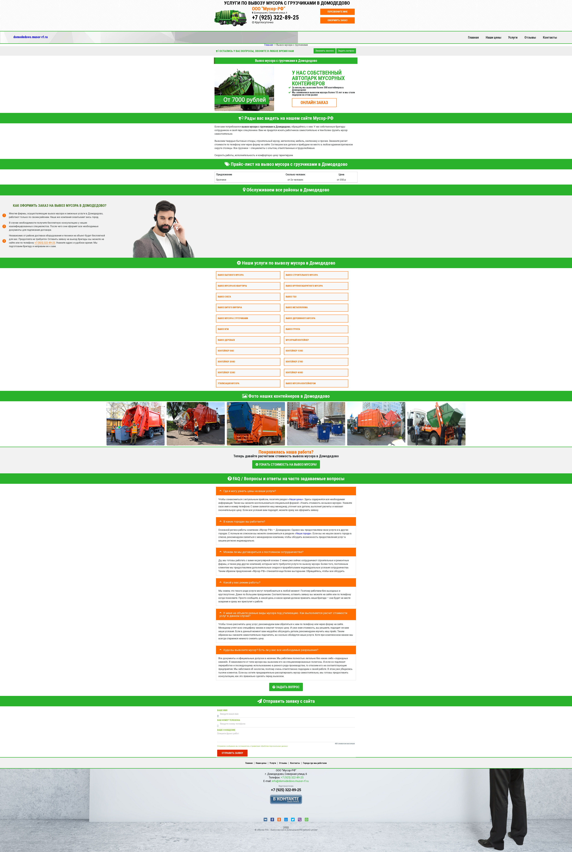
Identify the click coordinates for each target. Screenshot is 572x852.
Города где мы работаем (315, 763)
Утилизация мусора (228, 383)
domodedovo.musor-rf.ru (30, 37)
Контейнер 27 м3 (294, 361)
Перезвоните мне (337, 11)
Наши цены (493, 37)
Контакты (550, 37)
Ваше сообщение (226, 730)
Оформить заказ (337, 20)
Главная (473, 37)
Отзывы (530, 37)
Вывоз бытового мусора (231, 275)
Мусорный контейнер (297, 340)
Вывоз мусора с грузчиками (233, 318)
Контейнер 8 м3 (226, 351)
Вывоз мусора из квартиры (232, 285)
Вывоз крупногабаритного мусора (304, 285)
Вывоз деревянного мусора (300, 318)
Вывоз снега (224, 296)
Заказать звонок (324, 50)
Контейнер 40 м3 (294, 372)
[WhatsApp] (306, 819)
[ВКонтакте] (265, 819)
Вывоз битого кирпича (230, 307)
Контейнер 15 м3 (294, 351)
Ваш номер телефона (228, 720)
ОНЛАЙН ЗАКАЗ (314, 102)
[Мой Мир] (286, 819)
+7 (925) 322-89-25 (275, 17)
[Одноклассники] (279, 819)
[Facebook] (272, 819)
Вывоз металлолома (297, 307)
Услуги (512, 37)
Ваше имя (222, 710)
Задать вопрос (346, 50)
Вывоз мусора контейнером (301, 383)
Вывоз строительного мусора (302, 275)
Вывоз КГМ (223, 329)
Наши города (303, 533)
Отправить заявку (232, 752)
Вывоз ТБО (291, 296)
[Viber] (299, 819)
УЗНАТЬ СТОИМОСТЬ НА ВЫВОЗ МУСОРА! (287, 464)
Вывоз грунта (293, 329)
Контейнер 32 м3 (226, 372)
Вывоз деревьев (226, 340)
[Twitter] (293, 819)
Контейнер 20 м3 (226, 361)
